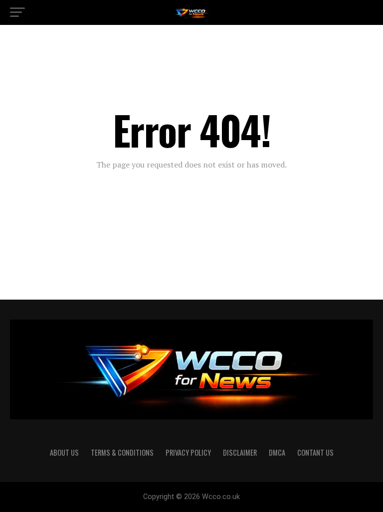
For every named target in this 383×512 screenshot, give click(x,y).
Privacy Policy (188, 452)
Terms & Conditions (122, 452)
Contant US (315, 452)
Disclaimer (240, 452)
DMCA (277, 452)
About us (64, 452)
